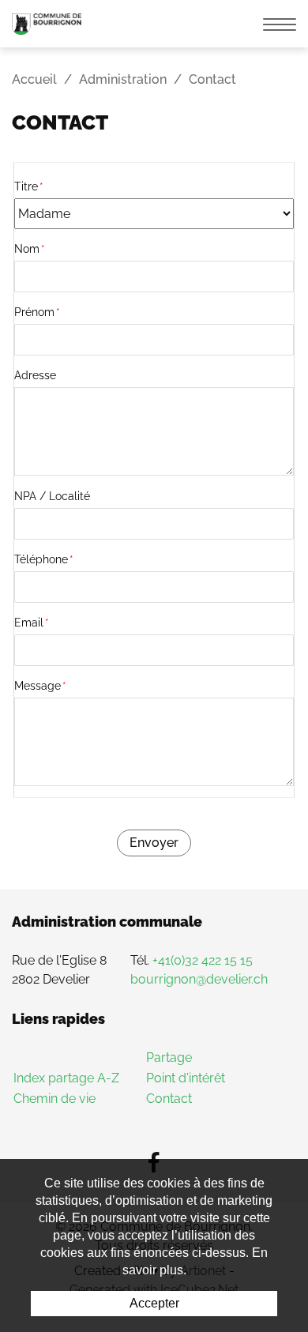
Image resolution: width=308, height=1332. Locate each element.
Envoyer (154, 842)
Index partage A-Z (66, 1078)
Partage (169, 1057)
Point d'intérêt (185, 1078)
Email (31, 622)
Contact (169, 1098)
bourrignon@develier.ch (199, 979)
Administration (123, 79)
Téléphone (43, 559)
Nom (29, 249)
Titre (28, 186)
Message (40, 685)
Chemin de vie (54, 1098)
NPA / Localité (52, 496)
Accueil (34, 79)
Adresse (35, 375)
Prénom (37, 312)
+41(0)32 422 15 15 (202, 960)
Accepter (154, 1303)
